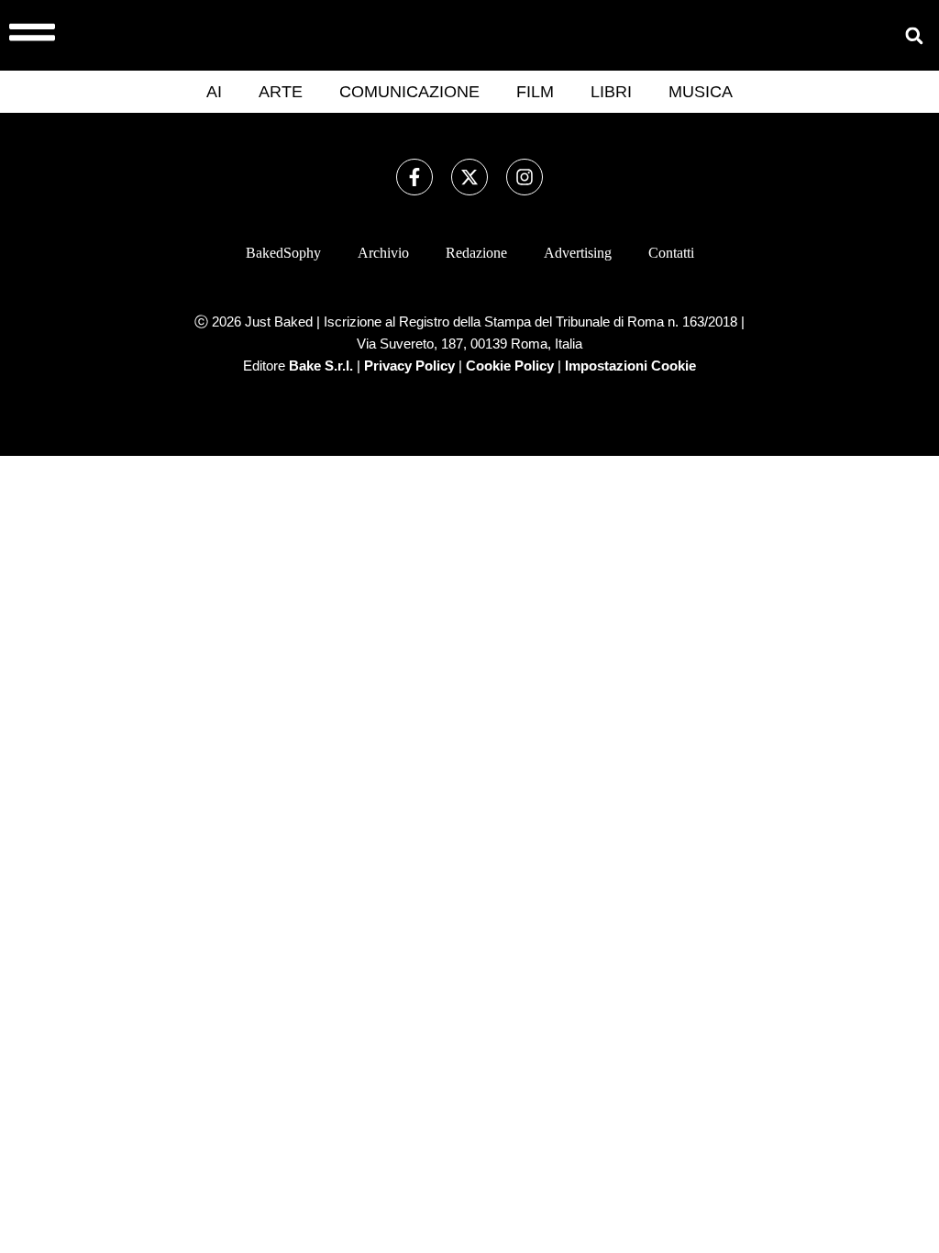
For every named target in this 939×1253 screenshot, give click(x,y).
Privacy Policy (409, 365)
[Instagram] (524, 177)
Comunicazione (409, 92)
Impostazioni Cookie (630, 365)
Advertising (578, 253)
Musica (700, 92)
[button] (914, 35)
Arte (281, 92)
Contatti (671, 253)
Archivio (383, 253)
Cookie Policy (510, 365)
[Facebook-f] (414, 177)
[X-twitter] (469, 177)
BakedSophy (283, 253)
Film (535, 92)
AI (214, 92)
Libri (611, 92)
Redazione (476, 253)
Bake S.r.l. (321, 365)
